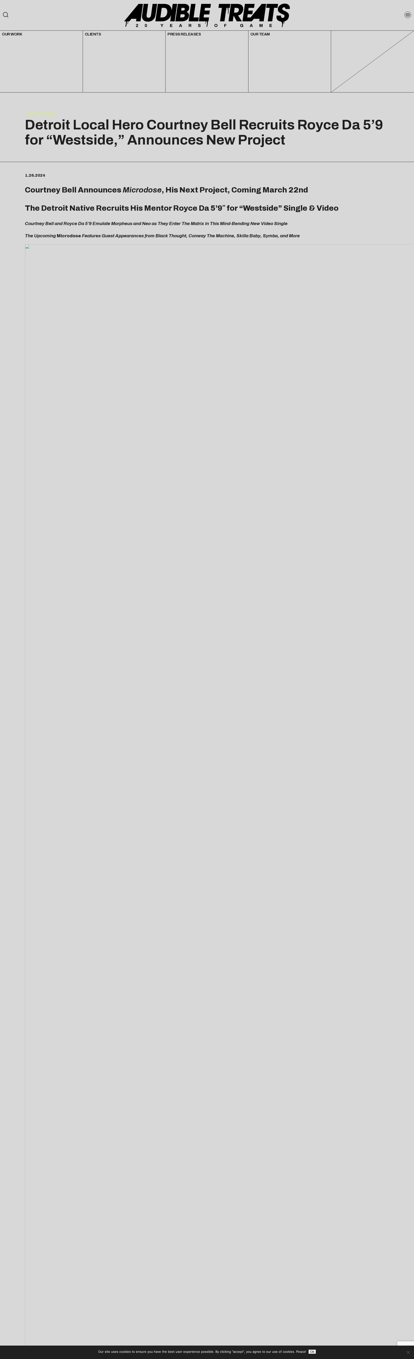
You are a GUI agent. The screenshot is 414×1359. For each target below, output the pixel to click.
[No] (408, 1352)
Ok (312, 1351)
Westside (260, 208)
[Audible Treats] (207, 15)
